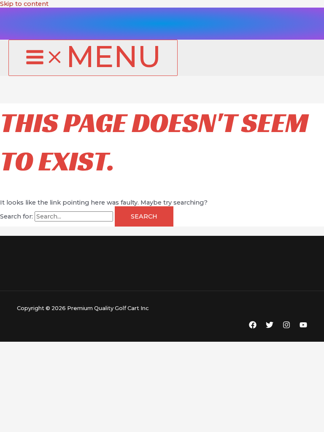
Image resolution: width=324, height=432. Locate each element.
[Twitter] (269, 326)
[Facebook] (252, 326)
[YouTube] (303, 326)
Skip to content (24, 4)
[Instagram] (286, 326)
